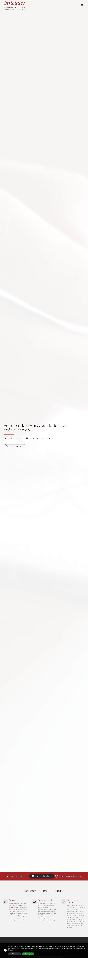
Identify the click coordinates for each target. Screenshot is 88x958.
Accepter (29, 954)
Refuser (15, 954)
